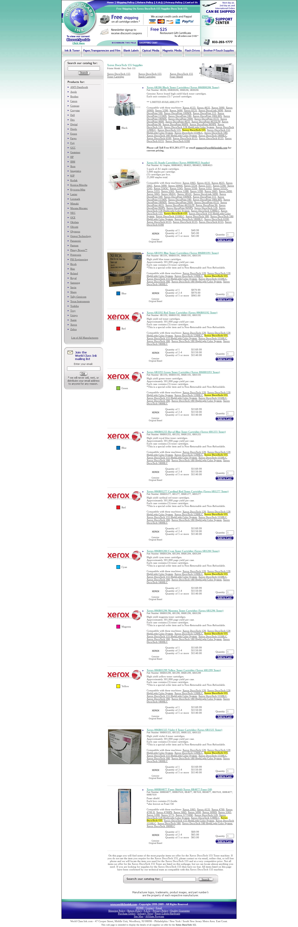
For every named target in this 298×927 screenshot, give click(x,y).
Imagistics (75, 171)
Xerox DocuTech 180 (215, 132)
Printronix (75, 254)
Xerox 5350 (190, 188)
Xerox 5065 (179, 812)
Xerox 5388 (182, 191)
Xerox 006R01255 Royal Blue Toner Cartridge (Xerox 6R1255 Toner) (186, 431)
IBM (72, 161)
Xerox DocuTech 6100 (159, 138)
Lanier (73, 194)
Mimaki (74, 203)
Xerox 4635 (203, 107)
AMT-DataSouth (79, 87)
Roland (74, 273)
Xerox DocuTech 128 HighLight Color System (189, 127)
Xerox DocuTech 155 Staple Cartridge (150, 75)
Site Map (138, 916)
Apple (73, 91)
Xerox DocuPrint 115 (204, 113)
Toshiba (74, 306)
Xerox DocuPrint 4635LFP (205, 121)
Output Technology (80, 236)
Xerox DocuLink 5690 (210, 110)
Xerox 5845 (153, 194)
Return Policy (134, 910)
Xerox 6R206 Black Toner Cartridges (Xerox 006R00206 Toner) (183, 87)
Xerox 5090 (217, 107)
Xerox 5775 (167, 815)
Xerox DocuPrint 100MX (177, 113)
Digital (74, 124)
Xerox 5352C (220, 188)
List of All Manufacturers (84, 337)
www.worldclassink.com (123, 904)
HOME (140, 908)
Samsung (75, 282)
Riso (72, 268)
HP (72, 157)
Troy (73, 310)
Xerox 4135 (189, 107)
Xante (73, 320)
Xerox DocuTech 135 (169, 130)
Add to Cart (224, 239)
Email (159, 908)
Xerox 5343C (161, 188)
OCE (72, 217)
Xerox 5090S (175, 185)
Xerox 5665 (210, 191)
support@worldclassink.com (211, 147)
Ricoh (73, 264)
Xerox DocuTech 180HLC (212, 135)
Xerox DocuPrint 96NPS (203, 124)
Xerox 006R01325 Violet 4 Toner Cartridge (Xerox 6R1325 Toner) (184, 729)
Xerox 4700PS (164, 812)
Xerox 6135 (190, 110)
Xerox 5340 (219, 185)
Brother (74, 96)
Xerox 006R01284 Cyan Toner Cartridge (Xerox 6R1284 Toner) (183, 551)
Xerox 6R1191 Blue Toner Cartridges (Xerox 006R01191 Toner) (183, 252)
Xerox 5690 (176, 110)
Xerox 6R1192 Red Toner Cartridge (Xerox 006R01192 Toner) (182, 312)
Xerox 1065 (189, 182)
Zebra (73, 329)
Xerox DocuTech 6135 (211, 138)
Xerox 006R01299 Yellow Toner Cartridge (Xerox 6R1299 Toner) (184, 670)
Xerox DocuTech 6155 (211, 222)
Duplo (73, 129)
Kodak (74, 180)
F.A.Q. (147, 910)
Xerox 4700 (217, 809)
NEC (72, 212)
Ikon (72, 166)
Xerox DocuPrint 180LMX (207, 116)
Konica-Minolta (78, 184)
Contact (150, 908)
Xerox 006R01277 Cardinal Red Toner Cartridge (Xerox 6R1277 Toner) (188, 491)
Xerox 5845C (168, 194)
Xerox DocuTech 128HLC (205, 210)
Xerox (73, 324)
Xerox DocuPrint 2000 (180, 118)
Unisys (74, 315)
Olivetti (74, 226)
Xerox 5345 (176, 188)
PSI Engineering (79, 259)
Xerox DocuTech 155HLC (188, 132)
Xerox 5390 (161, 110)
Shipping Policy (116, 910)
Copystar (75, 110)
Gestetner (75, 152)
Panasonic (75, 240)
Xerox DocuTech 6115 (185, 138)
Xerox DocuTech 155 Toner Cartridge (118, 75)
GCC (72, 147)
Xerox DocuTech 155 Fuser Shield (181, 75)
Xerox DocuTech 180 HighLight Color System (172, 135)
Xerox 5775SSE (184, 815)
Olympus (75, 231)
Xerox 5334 (190, 185)
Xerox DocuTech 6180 (177, 141)
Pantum (74, 245)
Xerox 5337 (204, 185)
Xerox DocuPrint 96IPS (175, 124)
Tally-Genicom (78, 296)
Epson (73, 133)
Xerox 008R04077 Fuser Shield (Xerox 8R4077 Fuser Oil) (179, 789)
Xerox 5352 (205, 188)
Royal (73, 278)
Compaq (74, 105)
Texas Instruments (80, 301)
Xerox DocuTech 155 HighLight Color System (172, 278)
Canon (73, 101)
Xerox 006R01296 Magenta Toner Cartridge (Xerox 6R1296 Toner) (185, 610)
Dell (72, 115)
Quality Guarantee (180, 910)
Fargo (73, 138)
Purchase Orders (126, 913)
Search (205, 879)
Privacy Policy (160, 910)
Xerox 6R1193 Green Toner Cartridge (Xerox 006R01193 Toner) (183, 372)
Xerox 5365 (167, 191)
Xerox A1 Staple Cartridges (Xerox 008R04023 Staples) (178, 162)
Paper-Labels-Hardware (167, 913)
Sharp (73, 292)
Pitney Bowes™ (78, 250)
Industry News (145, 913)
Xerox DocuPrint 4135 (206, 118)
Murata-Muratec (79, 208)
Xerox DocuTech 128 (205, 208)
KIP (72, 175)
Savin (73, 287)
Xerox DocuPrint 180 (179, 116)
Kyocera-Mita (77, 189)
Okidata (74, 222)
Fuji (72, 143)
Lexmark (75, 198)
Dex (72, 119)
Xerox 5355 (153, 191)
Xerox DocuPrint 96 (206, 205)
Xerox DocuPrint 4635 (177, 121)
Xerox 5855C (184, 194)
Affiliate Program (154, 916)
